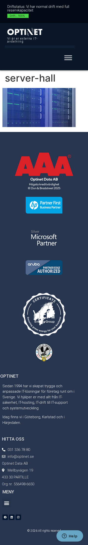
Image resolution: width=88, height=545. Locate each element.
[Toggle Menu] (68, 57)
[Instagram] (18, 517)
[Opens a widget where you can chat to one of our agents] (69, 536)
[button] (6, 503)
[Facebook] (5, 517)
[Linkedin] (11, 517)
